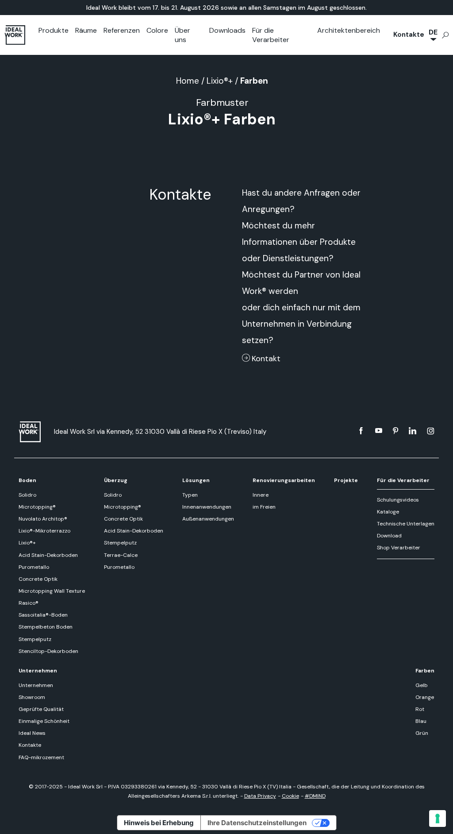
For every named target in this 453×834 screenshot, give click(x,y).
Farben (424, 670)
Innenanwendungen (206, 506)
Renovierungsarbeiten (284, 480)
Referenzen (122, 30)
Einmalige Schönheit (44, 721)
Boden (27, 480)
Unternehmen (38, 670)
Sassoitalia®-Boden (43, 614)
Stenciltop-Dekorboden (48, 651)
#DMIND (315, 795)
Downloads (227, 30)
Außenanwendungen (208, 518)
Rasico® (28, 602)
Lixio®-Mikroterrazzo (44, 530)
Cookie (290, 795)
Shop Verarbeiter (398, 547)
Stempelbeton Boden (46, 626)
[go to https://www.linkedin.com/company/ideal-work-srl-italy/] (412, 430)
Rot (419, 709)
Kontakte (408, 34)
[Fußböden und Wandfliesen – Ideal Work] (32, 431)
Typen (190, 494)
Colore (157, 30)
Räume (86, 30)
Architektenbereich (348, 30)
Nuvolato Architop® (43, 518)
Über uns (182, 35)
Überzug (115, 480)
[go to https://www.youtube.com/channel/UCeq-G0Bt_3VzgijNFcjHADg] (378, 430)
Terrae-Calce (121, 555)
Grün (421, 733)
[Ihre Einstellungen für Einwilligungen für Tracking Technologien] (437, 818)
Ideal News (32, 733)
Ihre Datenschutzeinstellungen (257, 823)
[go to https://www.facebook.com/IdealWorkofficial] (361, 430)
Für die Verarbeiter (270, 35)
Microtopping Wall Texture (52, 591)
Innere (261, 494)
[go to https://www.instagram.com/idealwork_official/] (430, 430)
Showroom (32, 697)
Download (389, 535)
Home (187, 80)
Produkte (53, 30)
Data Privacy (260, 795)
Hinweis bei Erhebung (159, 823)
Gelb (421, 685)
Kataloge (388, 511)
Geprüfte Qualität (41, 709)
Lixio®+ (220, 80)
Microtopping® (37, 506)
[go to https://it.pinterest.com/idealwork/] (395, 430)
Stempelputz (35, 639)
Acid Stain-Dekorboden (48, 555)
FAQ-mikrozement (41, 757)
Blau (420, 721)
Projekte (346, 480)
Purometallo (34, 567)
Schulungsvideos (398, 499)
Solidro (27, 494)
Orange (424, 697)
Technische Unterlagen (405, 523)
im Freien (264, 506)
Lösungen (196, 480)
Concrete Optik (38, 579)
